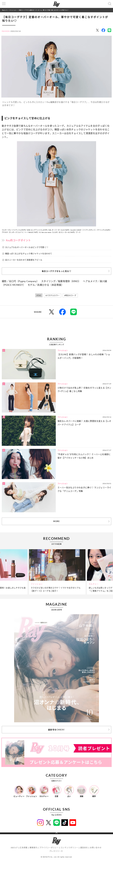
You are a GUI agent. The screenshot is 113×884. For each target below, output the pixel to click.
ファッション (12, 10)
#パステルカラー (52, 295)
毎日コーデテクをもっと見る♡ (56, 271)
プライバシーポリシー (49, 847)
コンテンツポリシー (69, 847)
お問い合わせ (96, 847)
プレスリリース (56, 851)
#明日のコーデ (70, 295)
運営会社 (84, 847)
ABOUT (14, 847)
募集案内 (33, 847)
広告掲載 (24, 847)
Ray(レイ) (4, 10)
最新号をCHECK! (56, 729)
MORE (56, 521)
